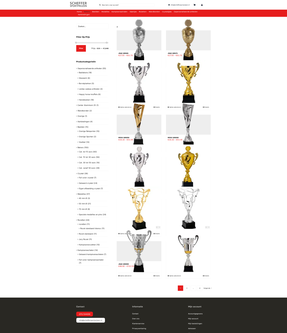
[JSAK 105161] (139, 40)
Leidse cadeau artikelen (89, 89)
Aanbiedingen (83, 121)
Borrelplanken (85, 83)
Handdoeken (84, 100)
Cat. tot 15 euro (85, 152)
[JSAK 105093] (139, 251)
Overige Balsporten (87, 131)
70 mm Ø (83, 209)
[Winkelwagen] (194, 5)
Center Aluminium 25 (87, 105)
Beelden (81, 127)
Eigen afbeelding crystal (89, 188)
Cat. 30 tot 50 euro (87, 162)
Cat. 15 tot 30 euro (87, 157)
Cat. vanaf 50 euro (87, 168)
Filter (81, 48)
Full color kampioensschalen (91, 260)
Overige (81, 116)
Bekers (80, 147)
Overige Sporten (86, 136)
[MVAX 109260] (188, 125)
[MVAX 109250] (139, 125)
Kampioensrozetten (87, 245)
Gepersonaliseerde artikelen (90, 68)
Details (157, 276)
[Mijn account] (201, 5)
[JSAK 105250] (188, 167)
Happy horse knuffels (88, 94)
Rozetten (81, 220)
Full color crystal (86, 177)
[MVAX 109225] (188, 209)
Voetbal (82, 142)
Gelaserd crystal (86, 183)
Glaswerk (83, 78)
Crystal (81, 173)
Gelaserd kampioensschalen (91, 254)
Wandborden (83, 111)
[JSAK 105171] (188, 40)
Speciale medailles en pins (90, 214)
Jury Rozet (83, 239)
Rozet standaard (86, 234)
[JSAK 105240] (139, 167)
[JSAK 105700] (139, 82)
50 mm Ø (83, 203)
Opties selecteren (126, 276)
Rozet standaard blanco (90, 228)
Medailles (82, 194)
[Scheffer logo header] (78, 2)
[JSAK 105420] (188, 251)
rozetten (82, 224)
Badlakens (83, 72)
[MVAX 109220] (139, 209)
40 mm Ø (83, 198)
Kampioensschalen (86, 250)
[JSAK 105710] (188, 82)
